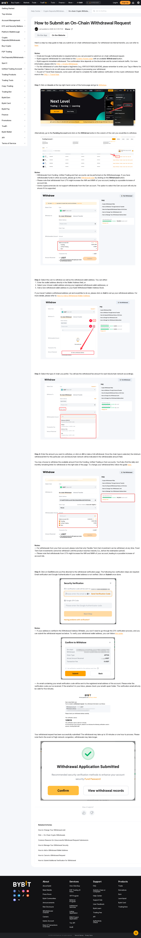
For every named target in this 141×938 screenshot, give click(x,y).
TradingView (123, 907)
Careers (46, 917)
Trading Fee (97, 912)
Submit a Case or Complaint (99, 891)
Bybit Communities (49, 898)
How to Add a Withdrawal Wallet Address (73, 296)
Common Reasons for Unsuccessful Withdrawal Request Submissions (63, 840)
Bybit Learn (97, 908)
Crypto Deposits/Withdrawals (54, 11)
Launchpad (122, 898)
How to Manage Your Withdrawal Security (53, 845)
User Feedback (98, 904)
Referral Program (73, 900)
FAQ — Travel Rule (51, 74)
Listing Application (74, 912)
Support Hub (97, 900)
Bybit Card (122, 903)
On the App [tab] (42, 35)
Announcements (48, 903)
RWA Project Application (74, 918)
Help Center (35, 11)
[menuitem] (13, 8)
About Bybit (47, 886)
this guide (119, 633)
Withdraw (102, 85)
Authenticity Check (97, 921)
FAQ (94, 886)
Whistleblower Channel (48, 911)
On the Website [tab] (58, 35)
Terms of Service (79, 935)
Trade (120, 886)
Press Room (47, 894)
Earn (120, 894)
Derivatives (122, 890)
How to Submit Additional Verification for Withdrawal (57, 860)
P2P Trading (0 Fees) (75, 891)
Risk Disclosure (48, 907)
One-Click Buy (75, 886)
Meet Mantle (47, 890)
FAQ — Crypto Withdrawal (66, 64)
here (36, 45)
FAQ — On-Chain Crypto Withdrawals (51, 835)
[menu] (13, 76)
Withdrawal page (88, 178)
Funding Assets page (84, 59)
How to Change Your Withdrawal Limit (51, 830)
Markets (26, 3)
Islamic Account (48, 921)
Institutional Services (73, 906)
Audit (71, 927)
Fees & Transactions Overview (50, 926)
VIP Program (74, 896)
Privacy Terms (89, 935)
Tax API (72, 923)
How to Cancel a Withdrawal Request (51, 855)
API (94, 917)
